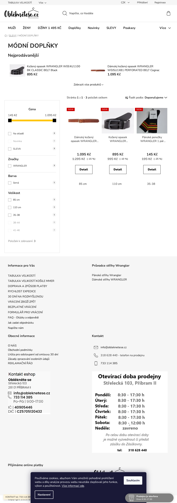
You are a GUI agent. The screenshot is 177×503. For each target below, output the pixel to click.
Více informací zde (73, 486)
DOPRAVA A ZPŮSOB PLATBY (27, 286)
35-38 (34, 215)
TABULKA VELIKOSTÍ (20, 2)
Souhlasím (133, 480)
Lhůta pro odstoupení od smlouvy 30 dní (33, 354)
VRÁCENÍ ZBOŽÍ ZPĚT (22, 302)
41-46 (34, 230)
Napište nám (16, 328)
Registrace (160, 2)
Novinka (34, 141)
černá (34, 182)
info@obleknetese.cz (114, 347)
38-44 (34, 222)
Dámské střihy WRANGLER (109, 279)
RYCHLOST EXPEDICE (22, 291)
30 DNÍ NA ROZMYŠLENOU (25, 296)
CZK (123, 2)
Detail (84, 169)
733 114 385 (109, 363)
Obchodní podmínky (20, 350)
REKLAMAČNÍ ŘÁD (20, 363)
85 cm (34, 199)
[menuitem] (11, 28)
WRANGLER (34, 165)
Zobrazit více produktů (87, 84)
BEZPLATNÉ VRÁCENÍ (22, 307)
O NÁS (12, 345)
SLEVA (34, 148)
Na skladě (34, 133)
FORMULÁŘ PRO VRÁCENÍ (25, 312)
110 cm (34, 207)
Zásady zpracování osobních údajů (28, 359)
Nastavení (44, 495)
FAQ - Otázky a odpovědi (23, 317)
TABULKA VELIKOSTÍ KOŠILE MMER (31, 281)
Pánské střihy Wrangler (106, 275)
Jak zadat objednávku (21, 323)
